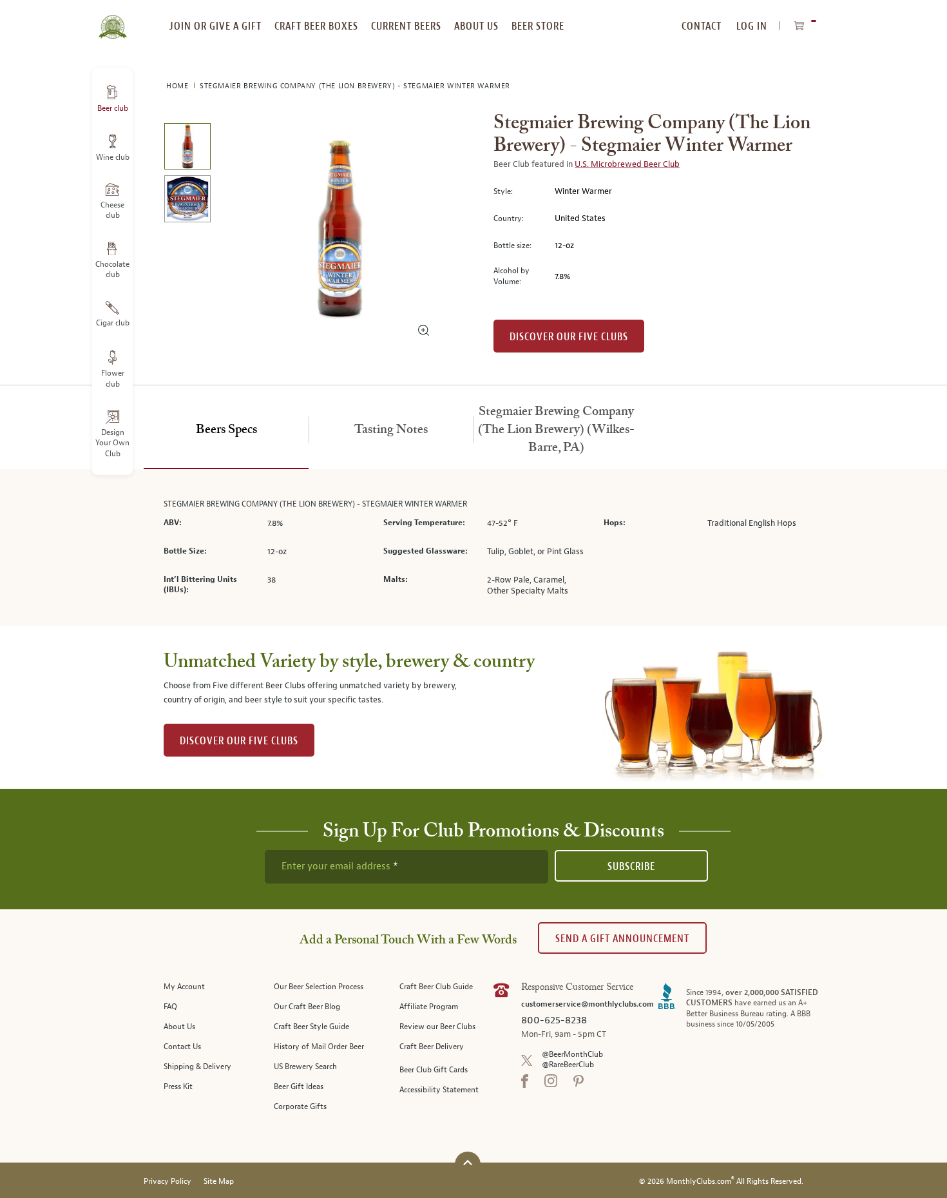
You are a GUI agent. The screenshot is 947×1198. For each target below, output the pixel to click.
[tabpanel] (473, 547)
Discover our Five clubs (569, 336)
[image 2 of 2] (187, 201)
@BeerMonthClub (572, 1054)
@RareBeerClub (568, 1065)
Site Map (219, 1181)
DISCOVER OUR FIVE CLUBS (239, 740)
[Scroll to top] (468, 1163)
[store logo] (112, 19)
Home (178, 86)
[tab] (226, 430)
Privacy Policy (167, 1181)
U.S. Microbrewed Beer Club (627, 164)
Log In (751, 26)
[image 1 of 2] (187, 148)
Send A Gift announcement (622, 938)
